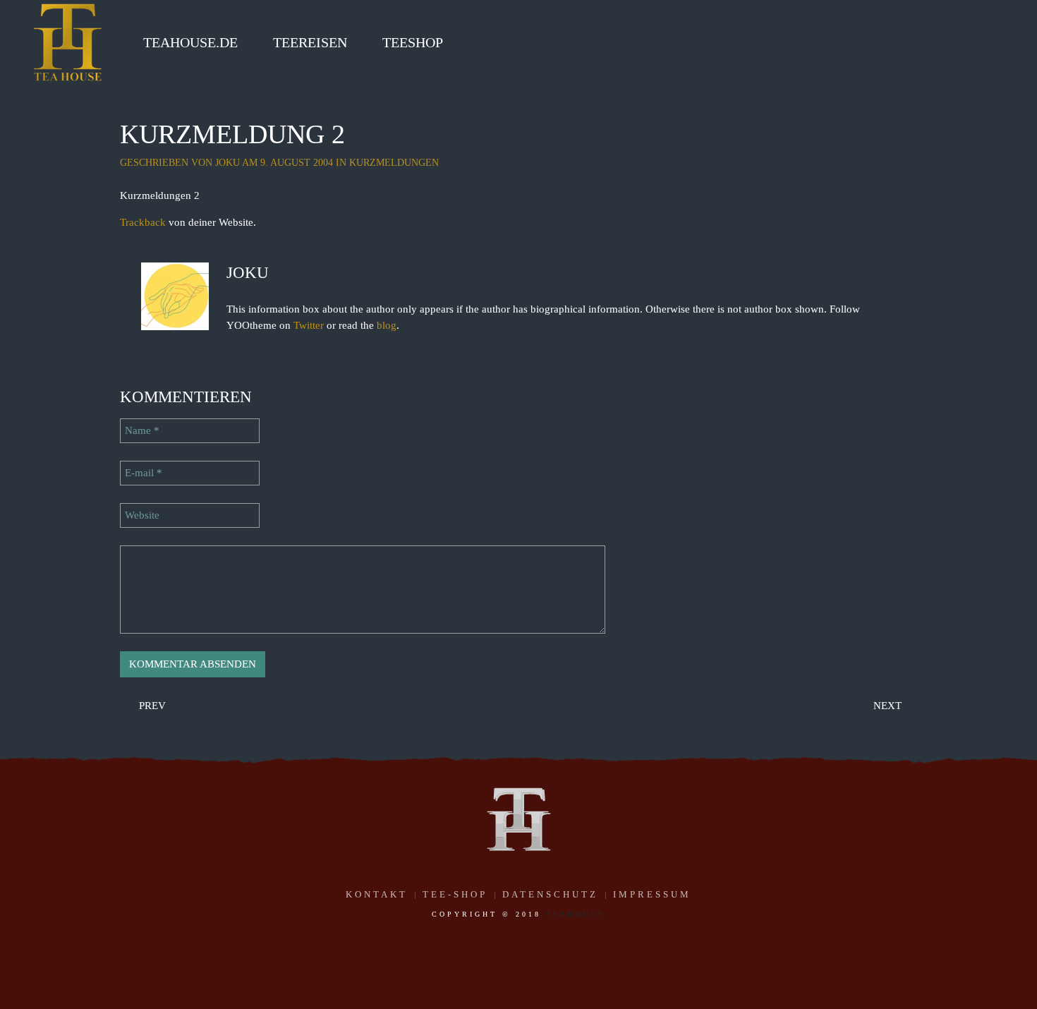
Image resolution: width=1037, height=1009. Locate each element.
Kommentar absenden (192, 664)
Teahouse (575, 914)
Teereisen (310, 42)
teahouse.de (190, 42)
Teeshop (412, 42)
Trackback (143, 222)
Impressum (652, 894)
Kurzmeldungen (394, 162)
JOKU (227, 162)
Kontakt (377, 894)
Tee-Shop (455, 894)
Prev (151, 705)
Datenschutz (550, 894)
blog (386, 325)
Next (888, 705)
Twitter (308, 325)
